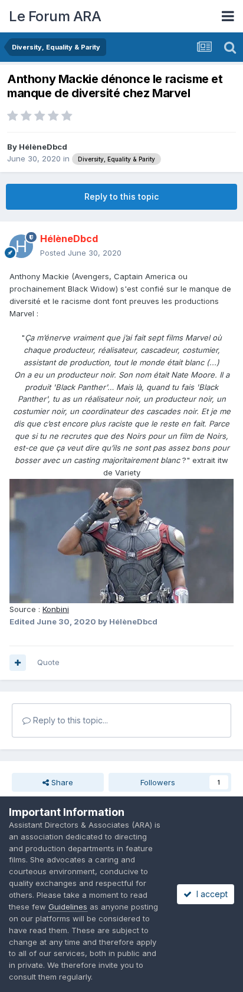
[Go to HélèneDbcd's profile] (21, 246)
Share (61, 782)
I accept (210, 894)
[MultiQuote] (17, 662)
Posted (80, 252)
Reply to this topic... (69, 720)
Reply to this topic (121, 196)
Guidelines (67, 906)
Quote (48, 662)
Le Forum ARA (55, 16)
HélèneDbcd (43, 146)
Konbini (55, 609)
